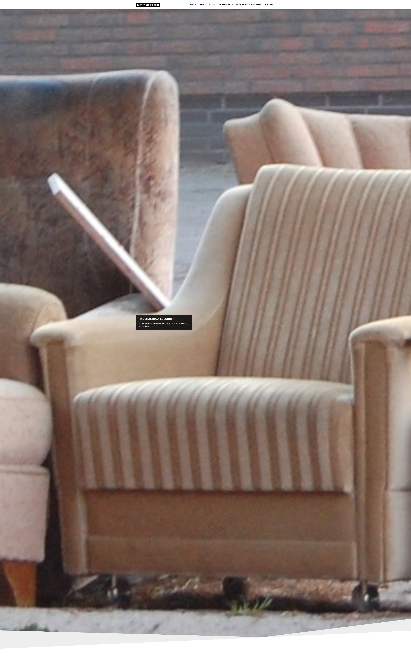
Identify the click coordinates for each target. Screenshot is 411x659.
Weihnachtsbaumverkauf (249, 5)
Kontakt (269, 5)
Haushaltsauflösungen (221, 5)
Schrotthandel (198, 5)
